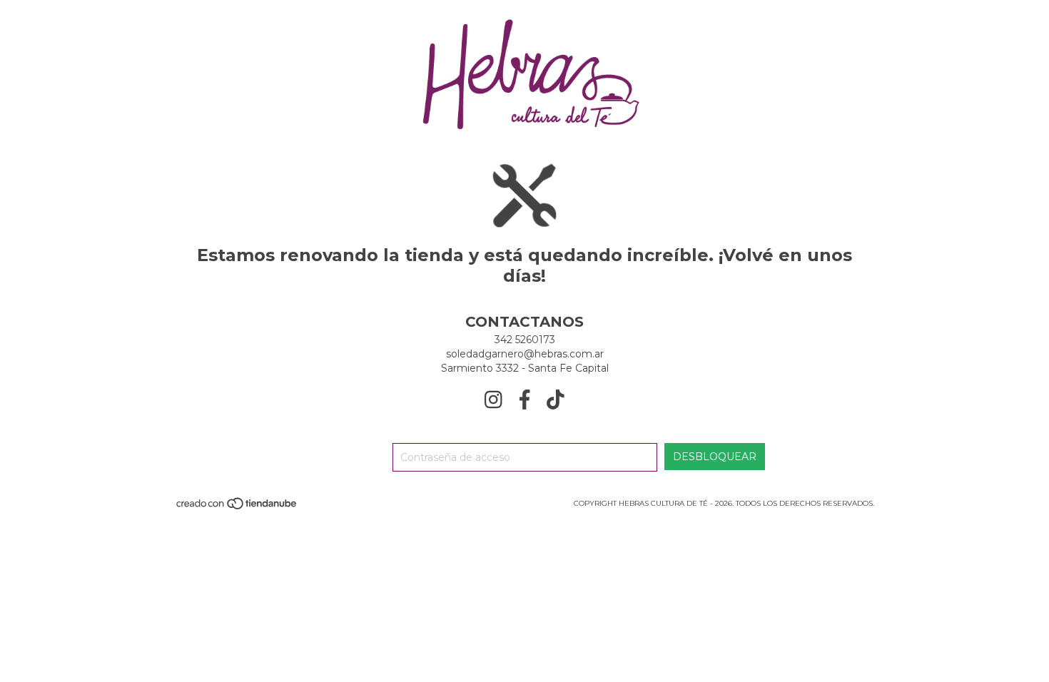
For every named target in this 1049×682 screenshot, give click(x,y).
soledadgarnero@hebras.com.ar (525, 353)
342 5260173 (525, 339)
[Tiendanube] (237, 507)
